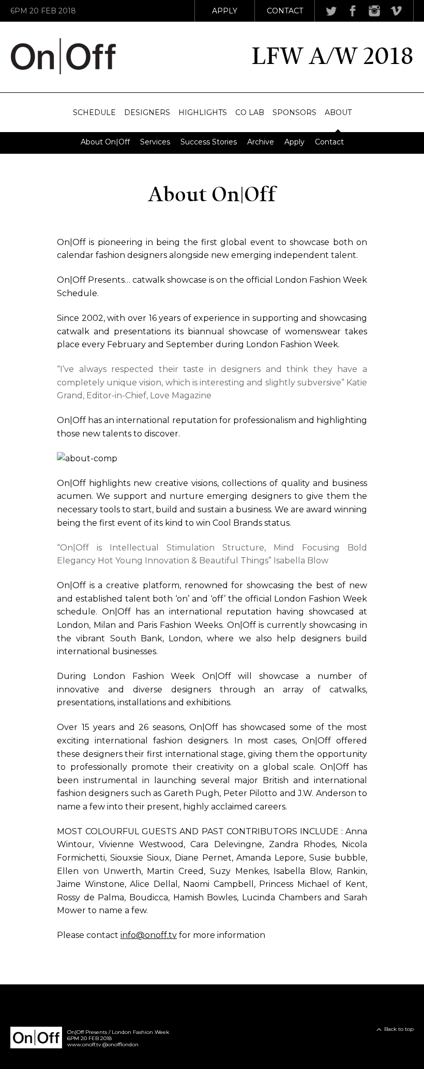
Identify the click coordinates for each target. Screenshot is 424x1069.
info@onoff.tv (148, 935)
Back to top (399, 1029)
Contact (285, 10)
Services (155, 142)
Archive (260, 142)
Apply (224, 10)
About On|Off (105, 142)
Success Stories (208, 142)
